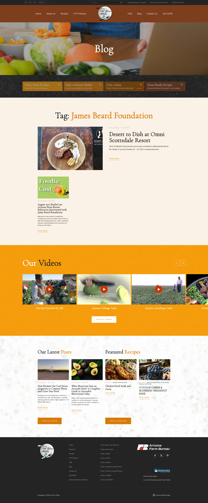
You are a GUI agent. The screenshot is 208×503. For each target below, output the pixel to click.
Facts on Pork (105, 458)
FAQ (130, 13)
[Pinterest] (35, 2)
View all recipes (118, 421)
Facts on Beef (105, 454)
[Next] (182, 262)
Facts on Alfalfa (106, 475)
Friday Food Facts (178, 2)
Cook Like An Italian (150, 476)
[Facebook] (26, 2)
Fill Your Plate (55, 495)
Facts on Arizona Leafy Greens (111, 467)
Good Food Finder (164, 480)
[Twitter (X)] (30, 2)
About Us (50, 13)
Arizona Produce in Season (137, 2)
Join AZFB (167, 13)
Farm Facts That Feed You (159, 2)
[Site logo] (46, 462)
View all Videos (104, 319)
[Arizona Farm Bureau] (43, 2)
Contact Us (152, 13)
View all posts (49, 421)
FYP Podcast (79, 13)
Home (38, 13)
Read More (114, 159)
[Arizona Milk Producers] (162, 470)
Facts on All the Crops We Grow (111, 471)
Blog (139, 13)
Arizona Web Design (163, 495)
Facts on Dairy (105, 462)
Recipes (64, 13)
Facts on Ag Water (107, 480)
